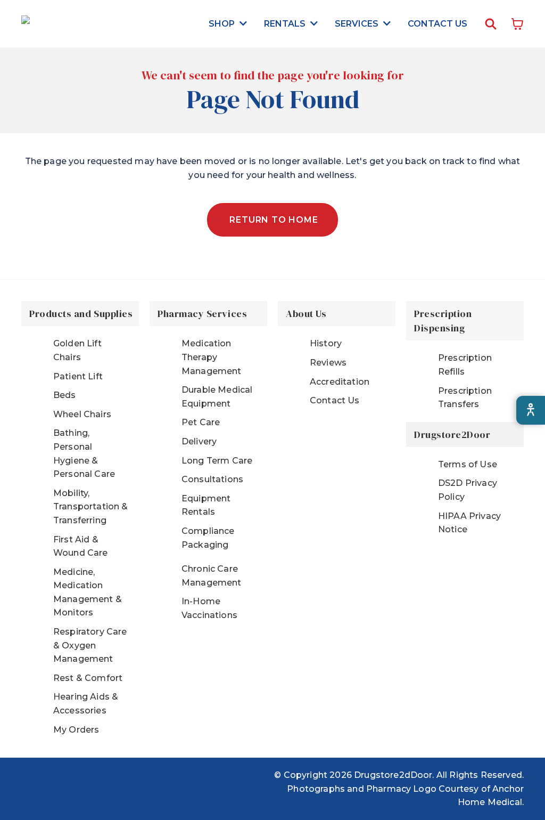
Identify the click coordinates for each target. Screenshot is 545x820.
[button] (227, 24)
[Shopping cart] (517, 24)
